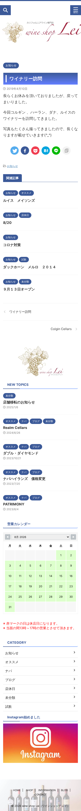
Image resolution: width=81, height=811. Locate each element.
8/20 (7, 223)
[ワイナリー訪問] (46, 150)
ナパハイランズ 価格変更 (24, 479)
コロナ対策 (12, 245)
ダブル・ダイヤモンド (20, 453)
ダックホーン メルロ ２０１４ (29, 267)
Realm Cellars (15, 428)
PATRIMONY (13, 504)
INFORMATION (47, 790)
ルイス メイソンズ (19, 200)
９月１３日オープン (19, 289)
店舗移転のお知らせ (19, 402)
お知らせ (12, 166)
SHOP (29, 790)
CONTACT (40, 794)
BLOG (64, 790)
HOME (17, 790)
